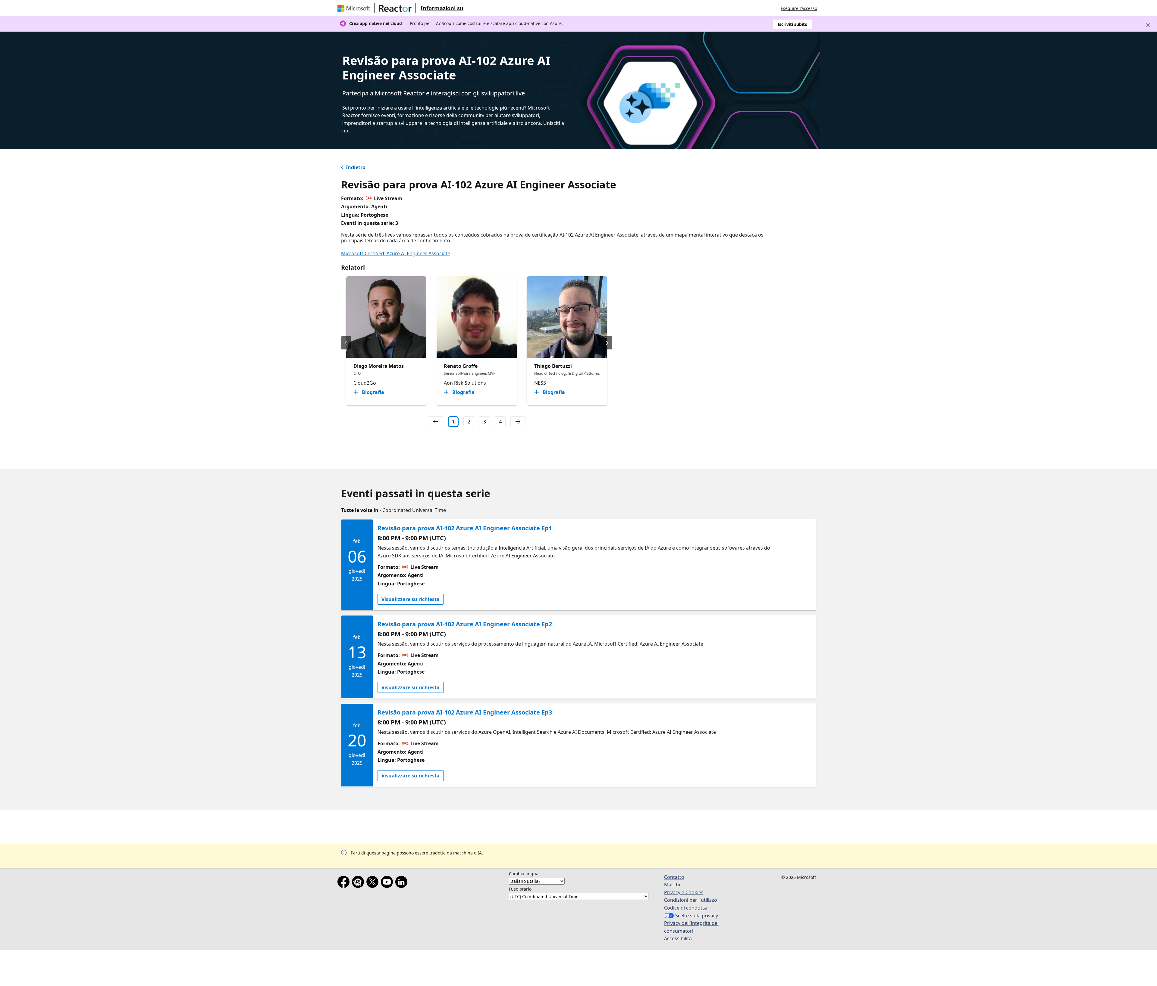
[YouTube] (388, 883)
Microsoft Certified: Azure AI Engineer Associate (395, 253)
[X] (373, 883)
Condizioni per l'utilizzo (690, 900)
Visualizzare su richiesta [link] (410, 599)
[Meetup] (359, 883)
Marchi (672, 884)
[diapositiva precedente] (346, 342)
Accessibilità (678, 938)
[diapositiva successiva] (607, 342)
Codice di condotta (685, 907)
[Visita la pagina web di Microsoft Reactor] (395, 8)
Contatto (674, 877)
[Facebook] (344, 883)
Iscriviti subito (792, 24)
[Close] (1148, 25)
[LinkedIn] (402, 883)
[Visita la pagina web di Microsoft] (354, 8)
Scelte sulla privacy (696, 915)
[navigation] (435, 421)
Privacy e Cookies (684, 892)
